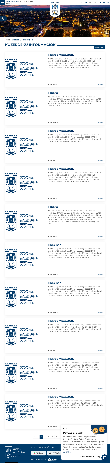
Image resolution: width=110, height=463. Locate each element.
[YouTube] (107, 2)
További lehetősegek (86, 457)
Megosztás (99, 47)
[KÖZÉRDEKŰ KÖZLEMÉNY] (22, 69)
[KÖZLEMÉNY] (22, 259)
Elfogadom (100, 457)
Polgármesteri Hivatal (19, 2)
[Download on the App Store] (54, 452)
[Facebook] (100, 2)
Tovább (99, 84)
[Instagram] (104, 2)
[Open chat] (104, 457)
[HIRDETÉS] (22, 107)
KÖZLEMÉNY (54, 245)
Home (7, 40)
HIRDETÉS (53, 93)
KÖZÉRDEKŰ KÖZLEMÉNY (61, 55)
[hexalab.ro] (52, 459)
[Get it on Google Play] (38, 452)
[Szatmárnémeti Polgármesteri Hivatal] (55, 9)
